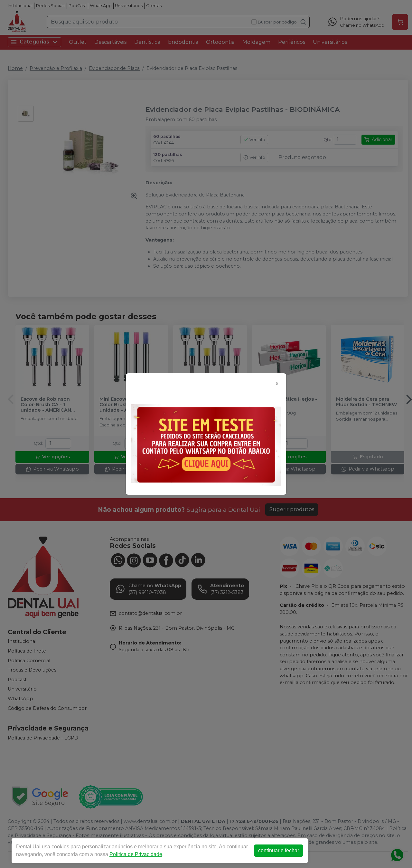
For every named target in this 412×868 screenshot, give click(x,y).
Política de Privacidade (135, 854)
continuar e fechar (278, 850)
